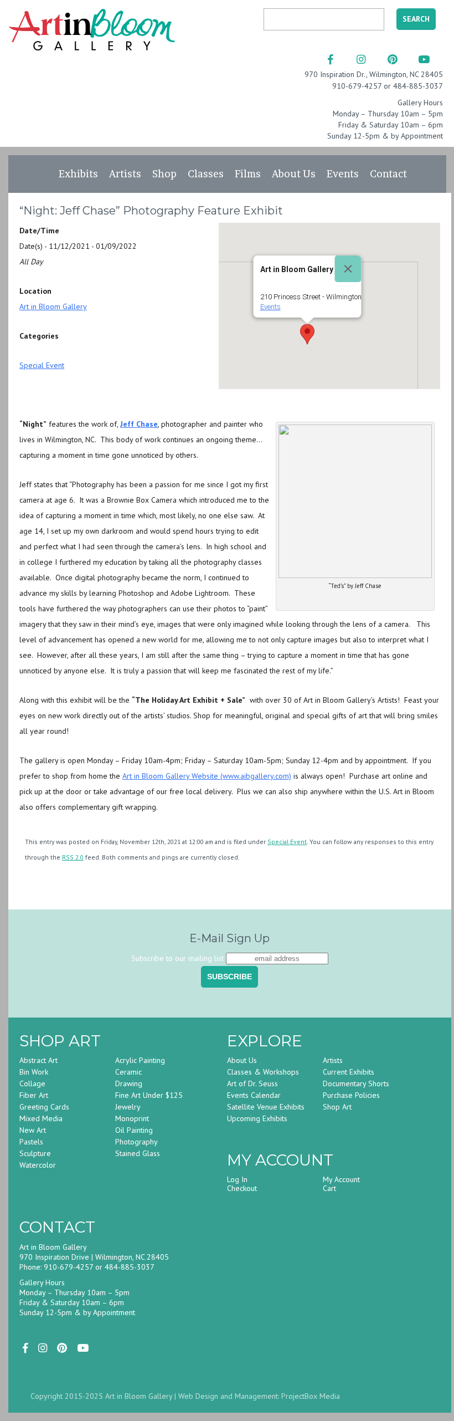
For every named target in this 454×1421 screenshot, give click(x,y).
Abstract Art (38, 1060)
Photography (136, 1142)
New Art (32, 1130)
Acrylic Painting (140, 1060)
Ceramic (128, 1072)
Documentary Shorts (356, 1083)
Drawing (128, 1083)
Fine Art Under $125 (149, 1095)
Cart (329, 1188)
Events (343, 174)
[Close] (347, 268)
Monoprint (132, 1118)
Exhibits (78, 174)
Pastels (31, 1142)
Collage (32, 1083)
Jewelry (128, 1107)
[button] (307, 334)
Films (248, 174)
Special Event (41, 365)
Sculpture (35, 1153)
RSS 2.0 (73, 857)
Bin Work (33, 1072)
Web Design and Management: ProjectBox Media (259, 1396)
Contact (388, 174)
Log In (237, 1179)
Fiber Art (33, 1095)
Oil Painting (134, 1130)
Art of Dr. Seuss (252, 1083)
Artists (125, 174)
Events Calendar (254, 1095)
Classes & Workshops (263, 1072)
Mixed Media (41, 1118)
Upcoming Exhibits (257, 1118)
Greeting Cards (44, 1107)
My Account (341, 1179)
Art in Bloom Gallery (53, 306)
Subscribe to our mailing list (177, 958)
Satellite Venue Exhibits (266, 1107)
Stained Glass (137, 1153)
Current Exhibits (348, 1072)
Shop (164, 174)
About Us (294, 174)
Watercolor (37, 1165)
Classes (206, 174)
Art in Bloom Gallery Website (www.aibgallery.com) (206, 776)
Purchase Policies (351, 1095)
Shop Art (337, 1107)
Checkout (242, 1188)
